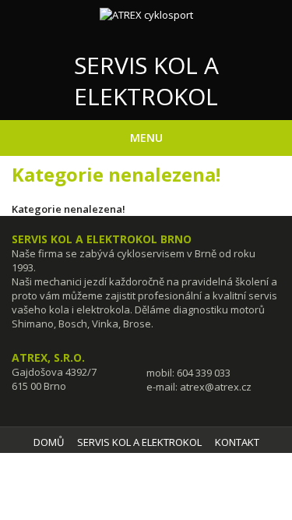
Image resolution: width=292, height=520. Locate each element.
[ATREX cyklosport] (146, 15)
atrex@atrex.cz (216, 387)
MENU (146, 137)
